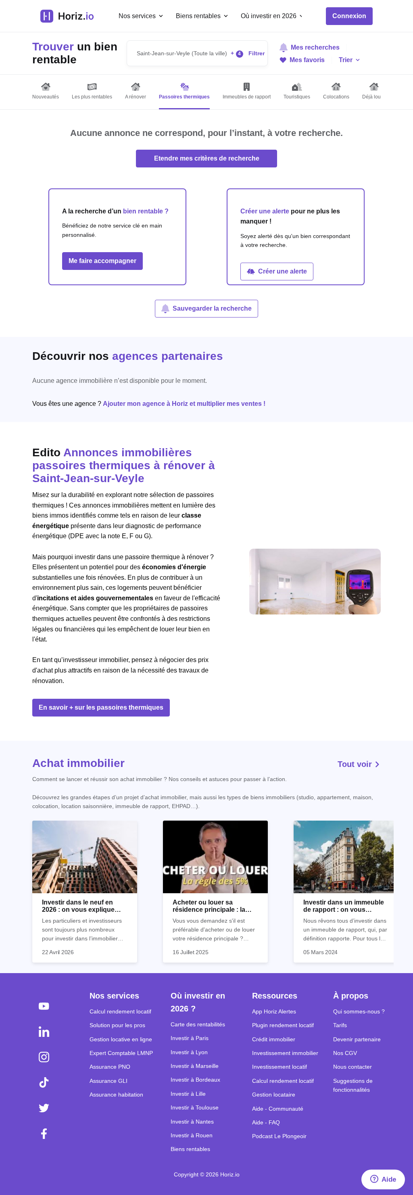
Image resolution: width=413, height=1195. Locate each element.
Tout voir (356, 764)
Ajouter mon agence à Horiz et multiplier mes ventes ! (184, 403)
